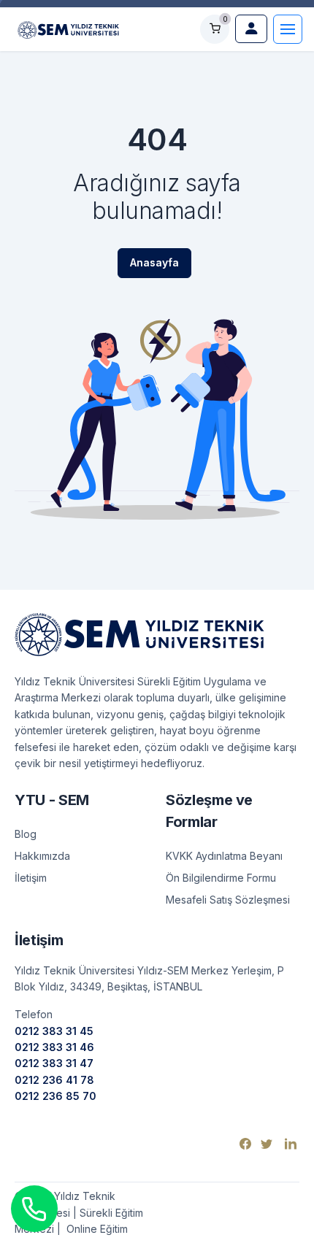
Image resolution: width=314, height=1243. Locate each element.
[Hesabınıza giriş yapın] (251, 29)
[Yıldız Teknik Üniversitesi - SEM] (68, 28)
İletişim (31, 877)
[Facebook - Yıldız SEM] (247, 1143)
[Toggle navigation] (287, 29)
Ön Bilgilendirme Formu (221, 877)
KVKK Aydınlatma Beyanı (224, 856)
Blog (26, 834)
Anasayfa (154, 262)
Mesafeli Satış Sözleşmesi (228, 899)
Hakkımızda (42, 856)
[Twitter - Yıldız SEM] (268, 1143)
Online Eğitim (96, 1229)
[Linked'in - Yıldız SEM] (290, 1143)
